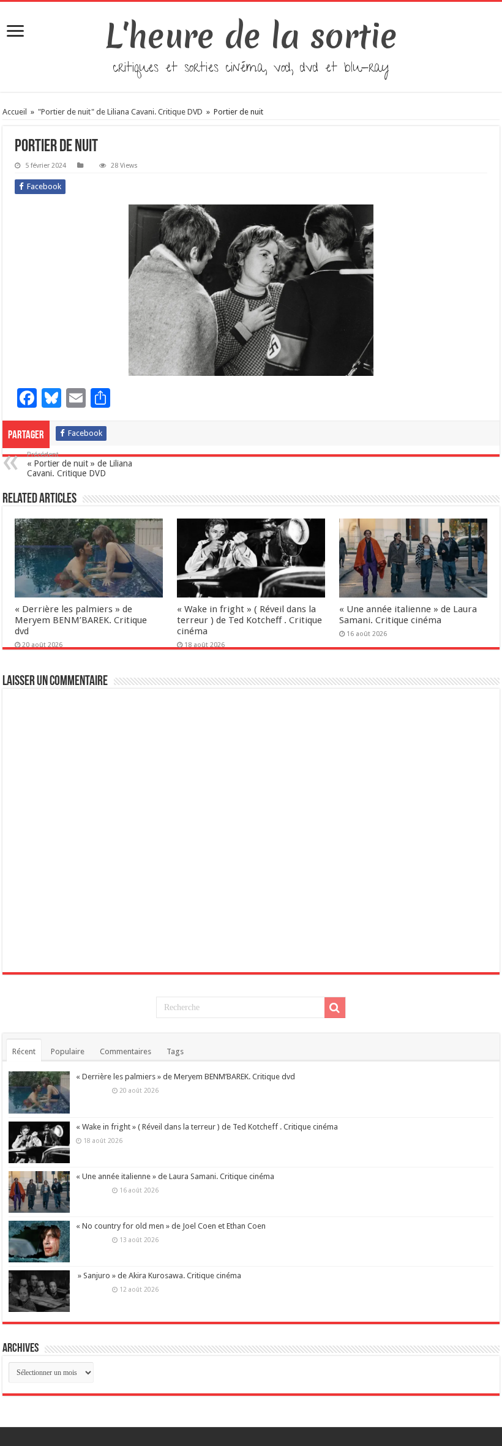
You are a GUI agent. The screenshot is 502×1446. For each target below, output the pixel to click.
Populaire (67, 1051)
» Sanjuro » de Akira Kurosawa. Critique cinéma (158, 1275)
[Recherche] (334, 1007)
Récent (24, 1051)
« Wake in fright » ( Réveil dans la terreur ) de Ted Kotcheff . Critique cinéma (249, 620)
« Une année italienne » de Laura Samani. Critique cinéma (408, 615)
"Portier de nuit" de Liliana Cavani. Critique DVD (120, 111)
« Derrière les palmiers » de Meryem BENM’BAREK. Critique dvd (81, 620)
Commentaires (125, 1051)
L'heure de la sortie (251, 36)
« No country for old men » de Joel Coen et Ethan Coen (171, 1226)
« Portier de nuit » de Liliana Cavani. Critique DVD (79, 464)
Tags (175, 1051)
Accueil (15, 111)
